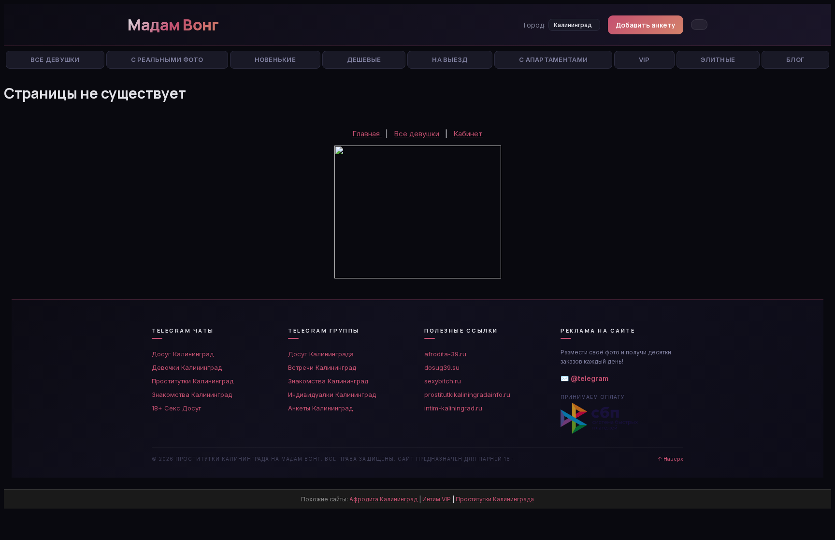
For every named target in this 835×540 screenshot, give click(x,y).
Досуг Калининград (183, 354)
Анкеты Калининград (320, 408)
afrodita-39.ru (445, 354)
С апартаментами (553, 59)
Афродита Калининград (383, 499)
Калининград (573, 25)
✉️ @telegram (584, 378)
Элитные (718, 59)
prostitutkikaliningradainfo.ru (467, 394)
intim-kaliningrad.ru (453, 408)
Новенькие (275, 59)
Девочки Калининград (187, 367)
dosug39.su (442, 367)
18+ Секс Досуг (177, 408)
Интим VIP (436, 499)
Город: (535, 24)
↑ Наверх (670, 458)
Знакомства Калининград (192, 394)
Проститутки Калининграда (495, 499)
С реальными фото (167, 59)
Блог (795, 59)
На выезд (450, 59)
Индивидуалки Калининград (332, 394)
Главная (367, 133)
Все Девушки (55, 59)
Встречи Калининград (322, 367)
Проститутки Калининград (192, 381)
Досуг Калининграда (321, 354)
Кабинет (468, 133)
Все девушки (416, 133)
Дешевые (364, 59)
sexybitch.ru (442, 381)
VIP (644, 59)
